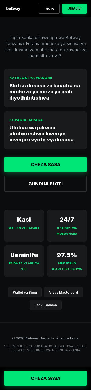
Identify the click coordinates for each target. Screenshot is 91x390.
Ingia (49, 9)
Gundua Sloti (45, 183)
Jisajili (74, 8)
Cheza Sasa (45, 164)
